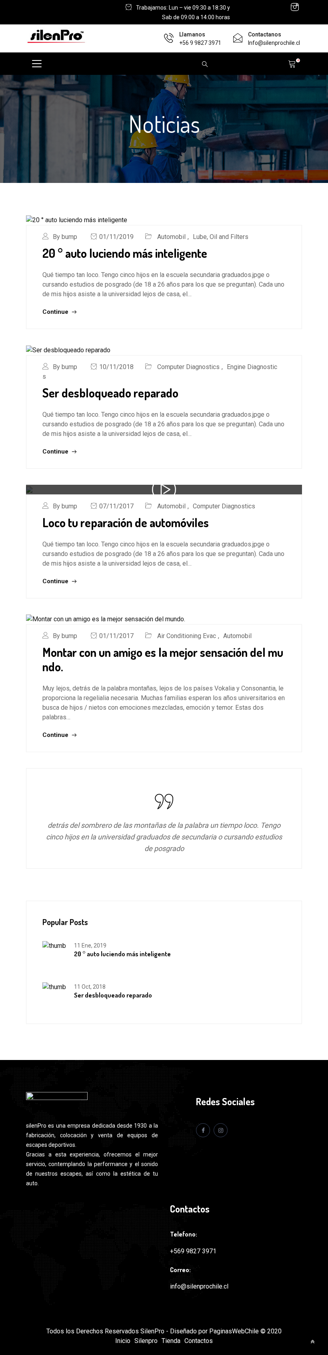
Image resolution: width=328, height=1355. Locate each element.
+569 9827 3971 (193, 1251)
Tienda (171, 1341)
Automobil (171, 237)
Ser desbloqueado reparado (110, 392)
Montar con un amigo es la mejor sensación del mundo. (162, 659)
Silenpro (146, 1341)
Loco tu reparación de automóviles (125, 522)
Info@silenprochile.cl (274, 43)
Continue (56, 311)
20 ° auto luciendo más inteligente (124, 253)
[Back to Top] (312, 1341)
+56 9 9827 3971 (200, 43)
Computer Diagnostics (188, 367)
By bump (65, 237)
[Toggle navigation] (37, 63)
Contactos (198, 1341)
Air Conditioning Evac (186, 636)
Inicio (122, 1341)
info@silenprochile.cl (199, 1286)
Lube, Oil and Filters (220, 237)
